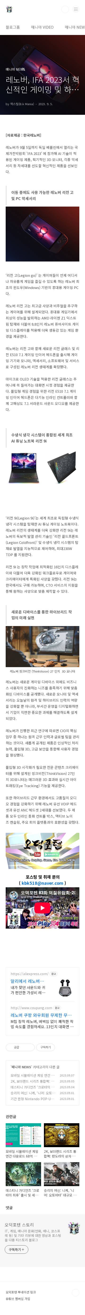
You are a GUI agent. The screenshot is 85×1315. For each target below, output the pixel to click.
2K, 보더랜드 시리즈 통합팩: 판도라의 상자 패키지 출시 (32, 1083)
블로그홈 (13, 27)
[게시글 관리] (29, 1047)
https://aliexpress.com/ (30, 974)
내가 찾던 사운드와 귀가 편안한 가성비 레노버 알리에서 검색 (28, 989)
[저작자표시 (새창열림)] (57, 1047)
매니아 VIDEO (42, 27)
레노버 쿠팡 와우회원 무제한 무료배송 (41, 1015)
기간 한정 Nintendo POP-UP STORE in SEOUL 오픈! (32, 1101)
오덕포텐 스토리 (19, 1224)
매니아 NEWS (21, 1067)
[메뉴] (75, 9)
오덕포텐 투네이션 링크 (21, 1292)
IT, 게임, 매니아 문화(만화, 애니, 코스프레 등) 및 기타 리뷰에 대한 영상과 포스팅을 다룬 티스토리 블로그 (33, 1235)
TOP (75, 1292)
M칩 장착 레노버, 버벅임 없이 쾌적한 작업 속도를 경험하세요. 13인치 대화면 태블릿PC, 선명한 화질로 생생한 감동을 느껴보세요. (42, 1024)
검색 (65, 9)
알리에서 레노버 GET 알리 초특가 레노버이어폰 (26, 981)
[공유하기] (23, 1047)
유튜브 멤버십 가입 (18, 1298)
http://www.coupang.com (31, 1008)
